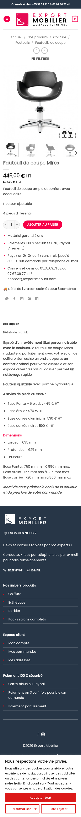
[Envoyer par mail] (21, 299)
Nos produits (37, 37)
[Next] (71, 102)
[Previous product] (44, 50)
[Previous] (10, 102)
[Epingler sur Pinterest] (29, 299)
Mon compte (18, 643)
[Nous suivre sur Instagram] (43, 734)
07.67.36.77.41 (61, 4)
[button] (7, 19)
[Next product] (36, 50)
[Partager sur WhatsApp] (7, 299)
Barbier (14, 610)
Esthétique (17, 602)
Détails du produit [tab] (15, 332)
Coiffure (59, 37)
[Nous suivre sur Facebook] (38, 734)
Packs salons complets (27, 619)
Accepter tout (40, 798)
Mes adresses (19, 660)
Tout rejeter (58, 809)
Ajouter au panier (42, 224)
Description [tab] (11, 324)
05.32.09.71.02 (42, 4)
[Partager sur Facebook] (14, 299)
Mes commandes (22, 651)
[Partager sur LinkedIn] (36, 299)
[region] (40, 786)
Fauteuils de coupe (50, 42)
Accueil (16, 37)
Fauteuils (22, 42)
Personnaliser (21, 809)
